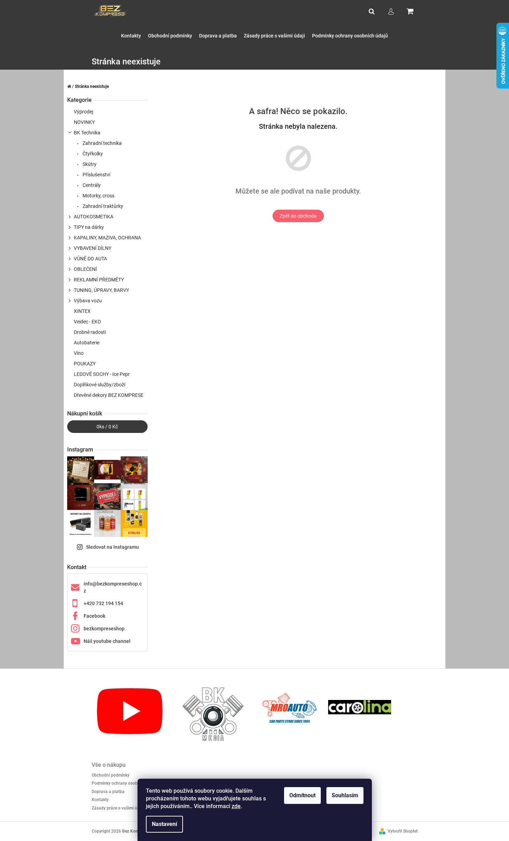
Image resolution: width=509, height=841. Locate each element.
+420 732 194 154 (103, 603)
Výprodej (83, 111)
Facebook (94, 616)
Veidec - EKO (87, 321)
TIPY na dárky (89, 227)
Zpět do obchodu (298, 216)
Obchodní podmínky (110, 775)
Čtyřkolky (92, 153)
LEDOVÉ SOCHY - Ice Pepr (102, 374)
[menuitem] (131, 36)
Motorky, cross (98, 195)
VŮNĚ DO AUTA (90, 258)
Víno (79, 353)
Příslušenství (96, 174)
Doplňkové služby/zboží (99, 384)
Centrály (91, 185)
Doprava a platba (108, 791)
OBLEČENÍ (85, 269)
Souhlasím (345, 795)
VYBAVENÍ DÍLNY (92, 248)
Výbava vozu (88, 300)
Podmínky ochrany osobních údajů (124, 783)
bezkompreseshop (104, 628)
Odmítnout (302, 795)
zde (236, 806)
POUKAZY (85, 363)
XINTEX (82, 311)
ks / (107, 426)
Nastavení (164, 824)
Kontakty (100, 799)
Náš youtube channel (107, 641)
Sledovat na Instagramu (112, 547)
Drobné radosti (90, 332)
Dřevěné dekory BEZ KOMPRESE (108, 395)
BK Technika (87, 132)
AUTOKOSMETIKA (93, 216)
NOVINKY (84, 122)
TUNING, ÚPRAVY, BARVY (101, 290)
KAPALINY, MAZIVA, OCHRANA (107, 237)
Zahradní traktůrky (102, 206)
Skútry (89, 164)
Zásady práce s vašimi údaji (118, 808)
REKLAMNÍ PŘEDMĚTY (99, 279)
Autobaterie (86, 342)
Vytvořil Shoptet (403, 831)
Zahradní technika (102, 143)
